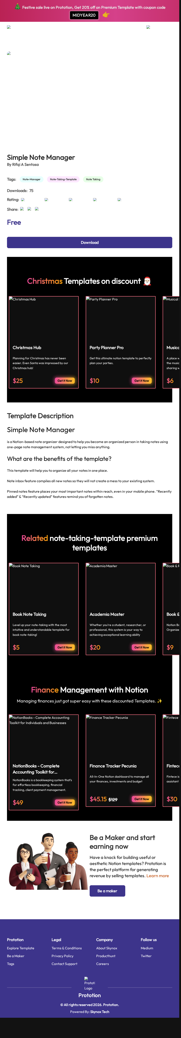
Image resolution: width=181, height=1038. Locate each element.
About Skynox (106, 948)
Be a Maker (15, 956)
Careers (102, 964)
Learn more (157, 875)
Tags (10, 964)
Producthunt (105, 956)
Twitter (146, 956)
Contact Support (64, 964)
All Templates (17, 43)
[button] (107, 891)
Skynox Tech (99, 1011)
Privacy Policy (62, 956)
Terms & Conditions (67, 948)
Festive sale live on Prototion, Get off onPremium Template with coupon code (89, 10)
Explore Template (20, 948)
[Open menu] (13, 28)
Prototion (89, 995)
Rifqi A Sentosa (25, 164)
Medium (147, 948)
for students (43, 43)
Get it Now (64, 381)
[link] (32, 179)
